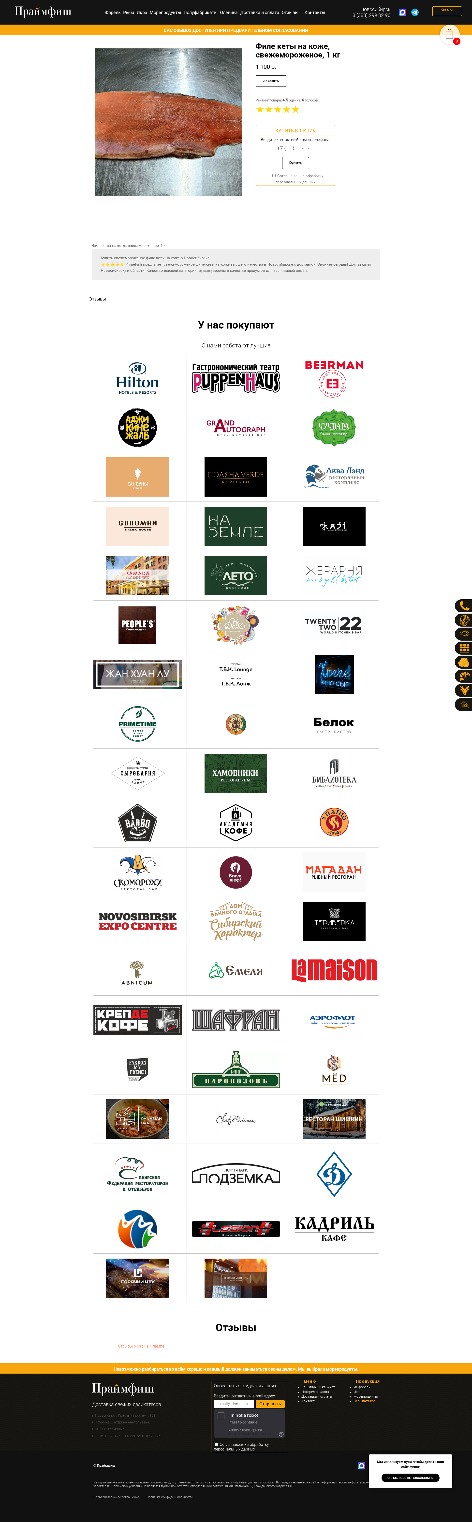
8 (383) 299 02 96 (371, 15)
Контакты (315, 12)
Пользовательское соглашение (116, 1497)
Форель (113, 12)
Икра (142, 12)
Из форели (362, 1387)
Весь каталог (364, 1401)
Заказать (271, 81)
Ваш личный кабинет (318, 1387)
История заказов (315, 1392)
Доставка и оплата (259, 12)
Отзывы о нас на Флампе (141, 1346)
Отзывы (290, 12)
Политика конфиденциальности (169, 1497)
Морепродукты (165, 12)
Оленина (229, 12)
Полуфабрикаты (201, 12)
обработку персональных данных (241, 1446)
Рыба (128, 12)
